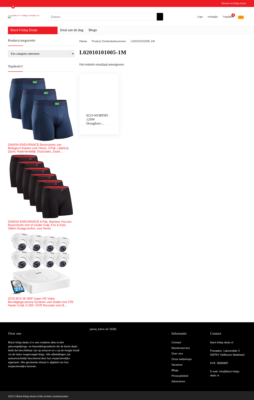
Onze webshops (181, 359)
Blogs (93, 30)
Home (83, 41)
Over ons (177, 353)
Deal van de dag (71, 30)
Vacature (177, 364)
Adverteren (178, 381)
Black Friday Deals (24, 30)
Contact (176, 342)
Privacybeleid (179, 375)
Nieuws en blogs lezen (233, 3)
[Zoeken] (160, 16)
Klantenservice (180, 348)
